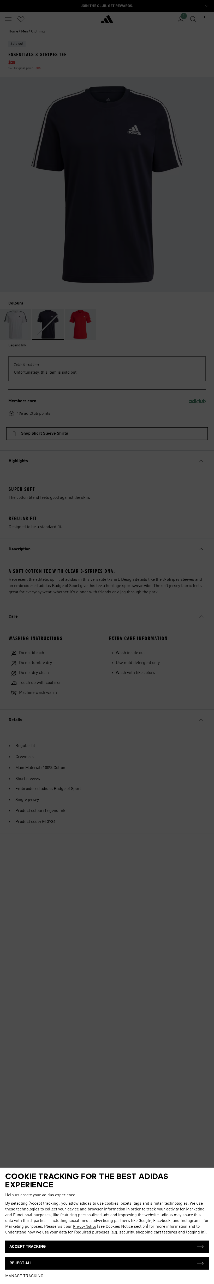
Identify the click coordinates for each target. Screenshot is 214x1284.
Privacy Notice (84, 1226)
